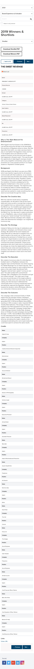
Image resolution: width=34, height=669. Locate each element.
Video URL (4, 641)
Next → (29, 61)
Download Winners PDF (11, 54)
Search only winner (9, 23)
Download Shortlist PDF (11, 49)
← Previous (19, 61)
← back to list (7, 61)
